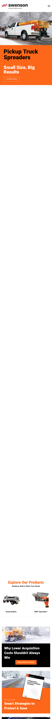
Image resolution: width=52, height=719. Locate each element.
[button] (49, 6)
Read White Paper (26, 662)
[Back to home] (15, 6)
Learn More (11, 79)
